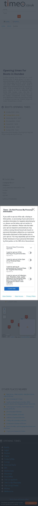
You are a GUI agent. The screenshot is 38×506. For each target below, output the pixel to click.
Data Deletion (7, 296)
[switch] (30, 253)
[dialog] (19, 253)
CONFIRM (12, 288)
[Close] (34, 210)
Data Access (19, 296)
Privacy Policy (31, 296)
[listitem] (19, 247)
